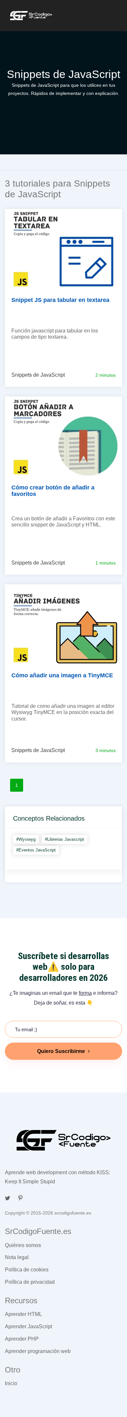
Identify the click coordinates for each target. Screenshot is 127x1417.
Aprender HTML (23, 1314)
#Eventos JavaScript (36, 850)
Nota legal (17, 1257)
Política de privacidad (30, 1282)
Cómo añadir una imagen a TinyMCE (62, 675)
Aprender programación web (38, 1351)
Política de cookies (27, 1269)
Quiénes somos (23, 1245)
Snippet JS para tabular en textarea (60, 300)
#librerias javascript (64, 839)
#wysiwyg (25, 839)
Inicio (11, 1383)
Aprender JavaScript (28, 1326)
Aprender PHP (22, 1339)
